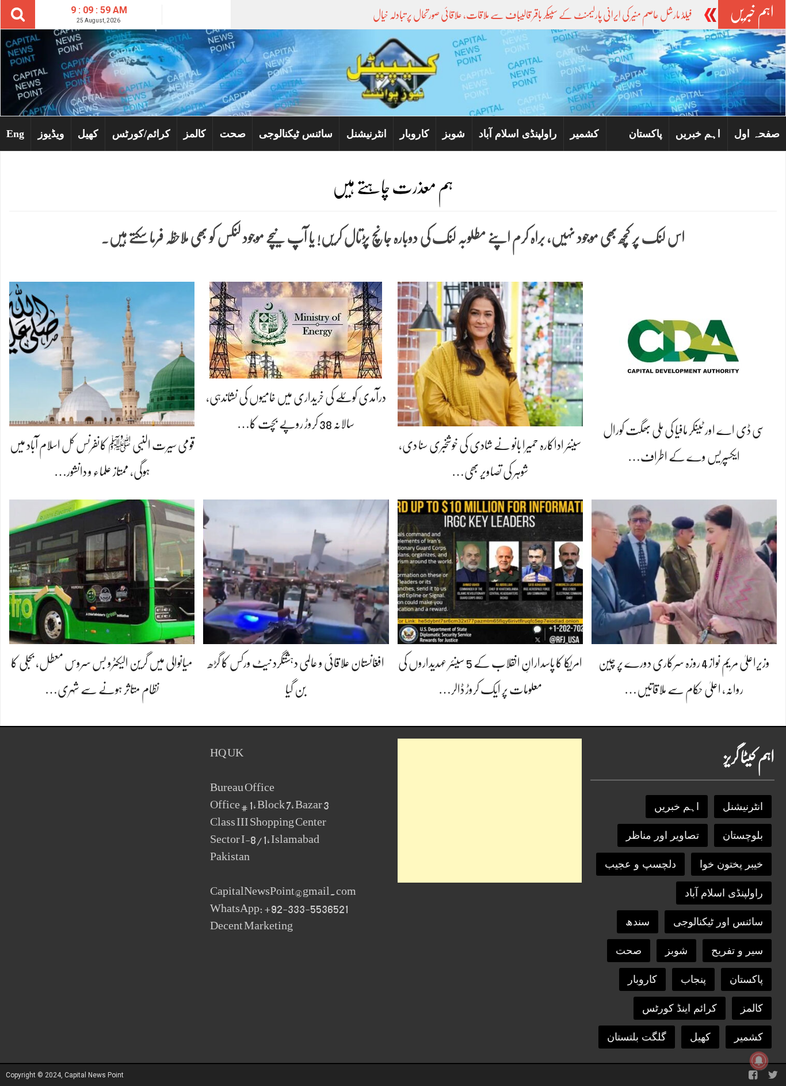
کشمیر (584, 133)
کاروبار (414, 133)
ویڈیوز (51, 133)
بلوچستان (743, 835)
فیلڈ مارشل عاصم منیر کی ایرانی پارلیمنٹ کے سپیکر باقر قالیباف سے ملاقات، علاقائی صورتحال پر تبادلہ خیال (532, 15)
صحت (233, 133)
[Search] (18, 14)
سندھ (637, 922)
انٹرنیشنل (366, 133)
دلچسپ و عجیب (640, 864)
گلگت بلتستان (636, 1037)
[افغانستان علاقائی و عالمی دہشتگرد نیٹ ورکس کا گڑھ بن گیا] (295, 571)
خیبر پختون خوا (731, 864)
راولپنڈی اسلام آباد (518, 133)
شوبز (453, 133)
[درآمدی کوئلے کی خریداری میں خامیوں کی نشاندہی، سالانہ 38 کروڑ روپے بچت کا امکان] (295, 329)
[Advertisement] (490, 811)
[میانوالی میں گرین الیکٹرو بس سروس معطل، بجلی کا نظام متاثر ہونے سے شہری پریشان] (101, 571)
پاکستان (645, 133)
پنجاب (693, 979)
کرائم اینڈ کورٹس (679, 1008)
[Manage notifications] (759, 1060)
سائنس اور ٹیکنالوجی (718, 922)
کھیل (88, 133)
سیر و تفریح (737, 950)
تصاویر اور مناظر (662, 835)
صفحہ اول (757, 133)
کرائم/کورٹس (141, 133)
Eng (15, 133)
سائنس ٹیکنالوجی (296, 133)
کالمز (195, 133)
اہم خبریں (698, 133)
